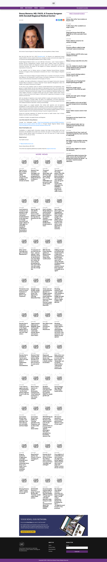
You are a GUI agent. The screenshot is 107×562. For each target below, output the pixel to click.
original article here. (51, 148)
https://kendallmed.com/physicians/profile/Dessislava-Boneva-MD (34, 125)
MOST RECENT (28, 8)
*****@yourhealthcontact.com (26, 143)
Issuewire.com (41, 56)
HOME (21, 8)
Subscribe (77, 551)
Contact (50, 551)
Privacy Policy (52, 547)
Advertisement (52, 549)
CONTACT (42, 8)
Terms (50, 545)
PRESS (36, 8)
